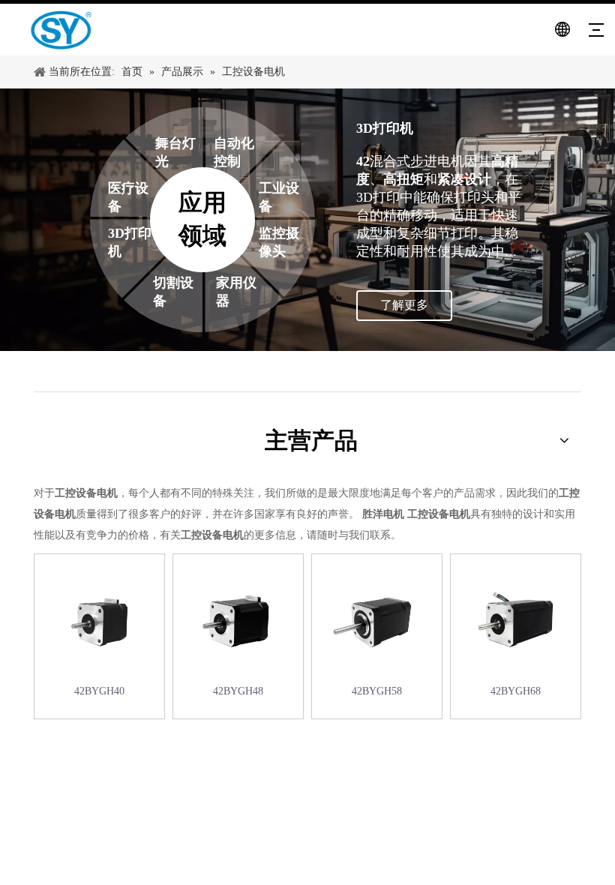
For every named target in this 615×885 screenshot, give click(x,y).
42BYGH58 (377, 691)
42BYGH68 (515, 691)
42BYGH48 (238, 691)
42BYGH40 (99, 691)
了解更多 (404, 304)
